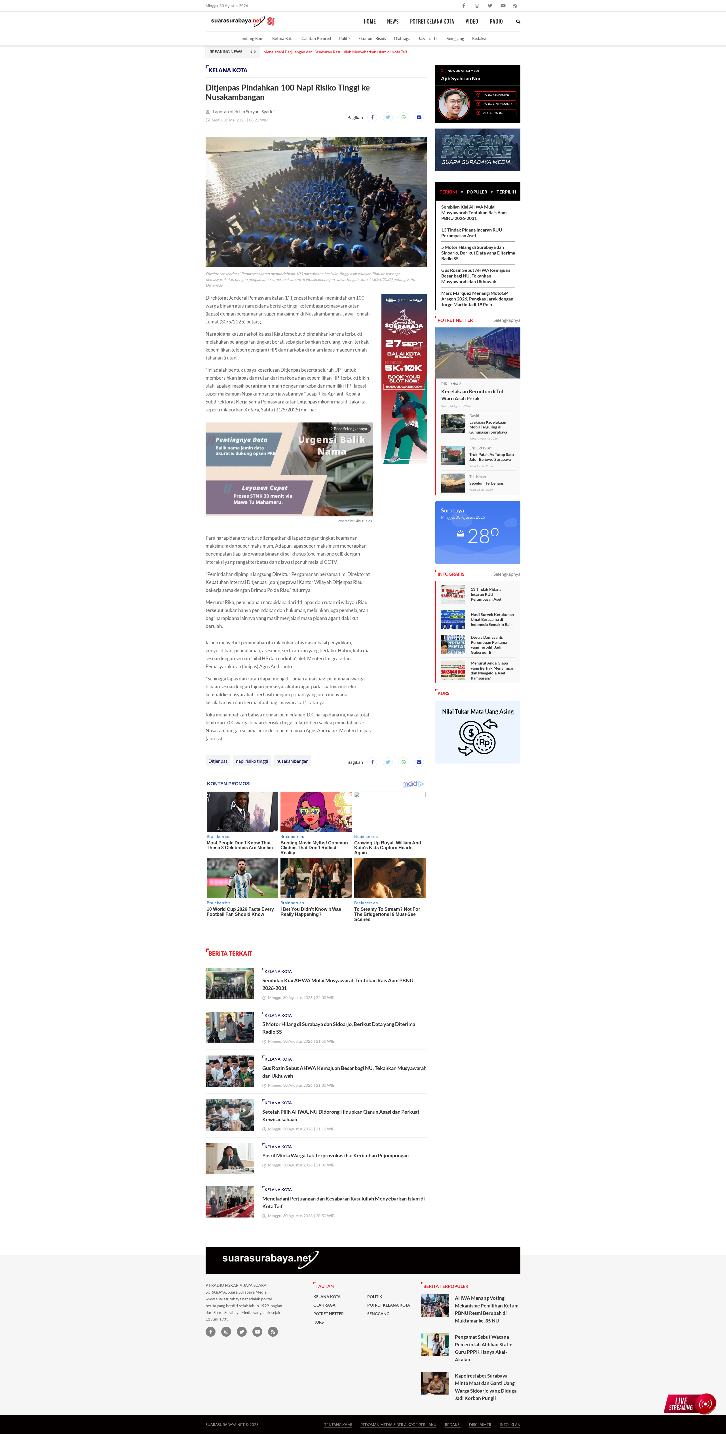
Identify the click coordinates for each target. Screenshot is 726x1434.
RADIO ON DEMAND (497, 104)
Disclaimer (480, 1424)
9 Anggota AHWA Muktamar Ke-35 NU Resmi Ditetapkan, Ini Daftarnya (326, 52)
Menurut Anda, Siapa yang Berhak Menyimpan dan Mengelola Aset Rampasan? (492, 670)
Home (370, 21)
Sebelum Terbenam (486, 483)
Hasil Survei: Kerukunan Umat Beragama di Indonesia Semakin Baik (492, 619)
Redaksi (479, 38)
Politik (345, 38)
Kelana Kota (283, 38)
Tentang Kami (252, 38)
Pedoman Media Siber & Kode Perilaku (398, 1424)
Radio (496, 21)
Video (472, 21)
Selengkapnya (506, 320)
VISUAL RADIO (493, 113)
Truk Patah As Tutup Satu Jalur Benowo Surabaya (491, 457)
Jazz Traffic (428, 38)
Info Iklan (510, 1424)
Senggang (455, 38)
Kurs (318, 1322)
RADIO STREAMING (496, 94)
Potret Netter (328, 1313)
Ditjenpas (217, 761)
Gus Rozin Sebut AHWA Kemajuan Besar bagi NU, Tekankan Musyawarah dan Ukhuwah (475, 275)
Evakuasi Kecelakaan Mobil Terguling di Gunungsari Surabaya (488, 427)
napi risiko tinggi (252, 761)
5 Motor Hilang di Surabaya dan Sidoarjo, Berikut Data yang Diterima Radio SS (478, 252)
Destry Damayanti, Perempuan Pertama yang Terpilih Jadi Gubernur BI (489, 645)
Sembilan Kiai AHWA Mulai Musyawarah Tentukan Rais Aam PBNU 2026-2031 (473, 212)
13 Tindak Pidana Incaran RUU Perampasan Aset (471, 232)
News (393, 21)
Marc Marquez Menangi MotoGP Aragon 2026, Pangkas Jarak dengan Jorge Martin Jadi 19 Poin (477, 298)
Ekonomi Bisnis (372, 38)
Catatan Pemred (316, 38)
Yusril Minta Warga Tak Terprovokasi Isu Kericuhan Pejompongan (335, 1155)
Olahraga (402, 38)
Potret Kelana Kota (432, 21)
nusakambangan (293, 761)
